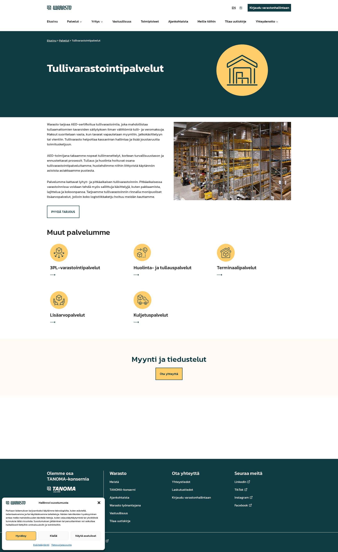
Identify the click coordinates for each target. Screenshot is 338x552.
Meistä (114, 481)
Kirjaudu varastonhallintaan (269, 7)
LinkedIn (240, 481)
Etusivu (52, 21)
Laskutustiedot (182, 489)
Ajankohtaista (178, 21)
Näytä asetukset (85, 535)
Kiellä (53, 535)
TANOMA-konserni (123, 489)
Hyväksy (21, 535)
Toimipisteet (150, 21)
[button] (99, 503)
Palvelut (64, 40)
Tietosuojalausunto (61, 545)
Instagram (242, 497)
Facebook (241, 505)
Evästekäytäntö (41, 545)
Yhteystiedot (181, 481)
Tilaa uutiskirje (235, 21)
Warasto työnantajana (125, 505)
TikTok (239, 489)
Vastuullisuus (121, 21)
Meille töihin (207, 21)
